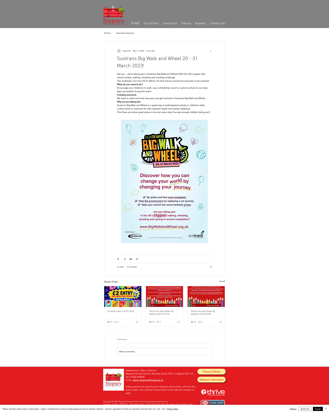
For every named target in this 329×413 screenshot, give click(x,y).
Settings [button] (293, 409)
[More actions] (210, 50)
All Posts (107, 33)
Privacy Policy (172, 409)
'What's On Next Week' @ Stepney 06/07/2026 (161, 312)
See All (222, 281)
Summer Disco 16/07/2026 (120, 311)
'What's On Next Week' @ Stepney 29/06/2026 (203, 312)
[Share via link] (137, 259)
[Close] (325, 409)
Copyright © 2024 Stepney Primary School (120, 401)
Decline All (305, 409)
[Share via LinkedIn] (131, 259)
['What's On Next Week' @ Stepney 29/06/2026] (206, 296)
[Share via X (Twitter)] (124, 259)
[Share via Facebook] (118, 259)
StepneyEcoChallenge (125, 33)
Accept (318, 409)
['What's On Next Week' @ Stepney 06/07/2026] (164, 296)
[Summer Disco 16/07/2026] (122, 296)
